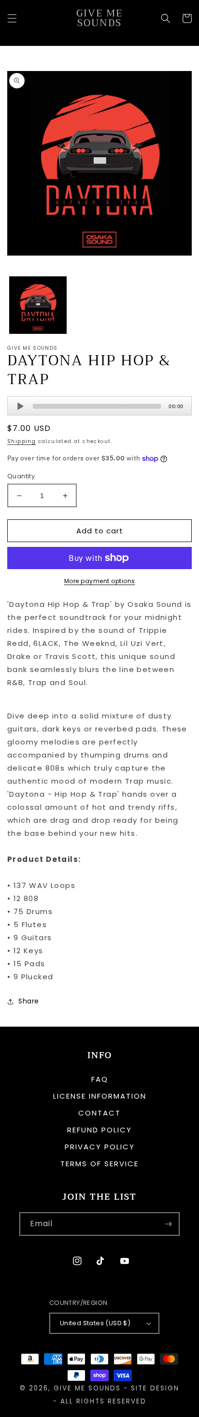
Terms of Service (99, 1164)
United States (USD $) (95, 1323)
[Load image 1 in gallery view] (38, 305)
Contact (99, 1113)
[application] (99, 405)
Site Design (155, 1388)
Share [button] (28, 1001)
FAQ (99, 1079)
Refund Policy (99, 1130)
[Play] (20, 406)
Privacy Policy (100, 1147)
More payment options (99, 581)
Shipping (21, 441)
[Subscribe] (168, 1224)
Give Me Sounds (87, 1388)
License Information (99, 1096)
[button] (12, 18)
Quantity (21, 476)
